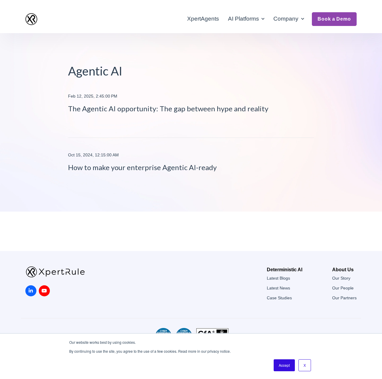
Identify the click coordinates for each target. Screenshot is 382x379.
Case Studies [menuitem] (279, 298)
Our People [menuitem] (343, 288)
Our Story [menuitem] (341, 278)
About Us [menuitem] (343, 269)
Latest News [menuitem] (278, 288)
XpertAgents (203, 19)
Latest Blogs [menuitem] (278, 278)
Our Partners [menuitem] (344, 298)
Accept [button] (284, 365)
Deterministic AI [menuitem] (284, 269)
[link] (31, 18)
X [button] (305, 365)
